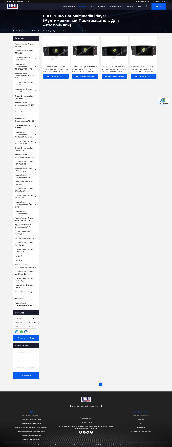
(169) (24, 204)
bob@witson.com (143, 1)
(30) (24, 76)
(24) (24, 251)
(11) (24, 244)
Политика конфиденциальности (141, 431)
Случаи (141, 423)
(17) (22, 127)
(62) (24, 149)
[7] (85, 51)
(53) (24, 219)
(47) (24, 45)
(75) (24, 113)
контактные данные (116, 6)
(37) (24, 169)
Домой (15, 31)
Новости (141, 419)
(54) (23, 226)
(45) (24, 142)
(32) (24, 163)
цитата (158, 6)
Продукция (82, 6)
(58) (24, 97)
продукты (22, 31)
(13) (24, 176)
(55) (22, 59)
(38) (24, 90)
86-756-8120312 (160, 1)
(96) (24, 52)
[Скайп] (16, 331)
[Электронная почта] (26, 331)
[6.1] (56, 51)
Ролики (92, 6)
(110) (24, 84)
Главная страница (69, 6)
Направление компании (141, 416)
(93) (23, 134)
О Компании (102, 6)
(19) (24, 183)
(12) (25, 120)
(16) (24, 190)
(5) (24, 280)
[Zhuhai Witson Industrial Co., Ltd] (12, 6)
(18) (22, 212)
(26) (25, 238)
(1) (25, 266)
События (130, 6)
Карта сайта (141, 427)
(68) (24, 105)
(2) (18, 256)
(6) (25, 293)
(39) (23, 66)
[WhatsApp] (21, 332)
